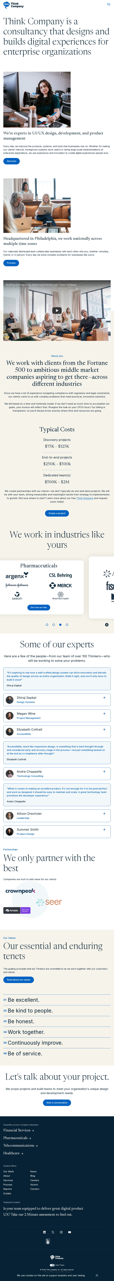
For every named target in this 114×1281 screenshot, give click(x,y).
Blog (32, 1175)
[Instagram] (61, 1232)
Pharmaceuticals (15, 1138)
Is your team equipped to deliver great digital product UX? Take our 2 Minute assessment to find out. (43, 1212)
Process (11, 263)
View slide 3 (60, 624)
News (33, 1171)
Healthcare (11, 1153)
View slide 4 (67, 624)
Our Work (8, 1171)
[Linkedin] (44, 1232)
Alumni (34, 1184)
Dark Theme (60, 1265)
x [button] (97, 1275)
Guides (7, 1193)
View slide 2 (53, 624)
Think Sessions (84, 498)
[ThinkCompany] (13, 5)
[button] (57, 310)
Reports (7, 1189)
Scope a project (57, 513)
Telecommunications (18, 1146)
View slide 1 (47, 624)
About (6, 1175)
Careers (34, 1180)
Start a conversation (57, 1102)
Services (11, 161)
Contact (34, 1189)
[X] (52, 1232)
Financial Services (16, 1130)
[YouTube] (69, 1232)
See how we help (50, 610)
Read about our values (18, 979)
